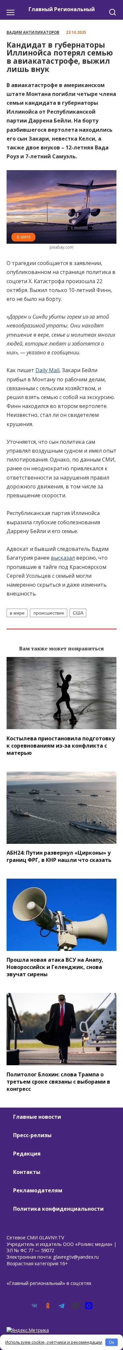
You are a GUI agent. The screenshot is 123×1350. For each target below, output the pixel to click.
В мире (24, 237)
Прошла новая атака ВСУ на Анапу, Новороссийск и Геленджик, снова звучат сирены (55, 967)
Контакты (26, 1172)
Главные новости (37, 1116)
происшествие (48, 613)
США (78, 613)
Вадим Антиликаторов (33, 32)
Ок (111, 1342)
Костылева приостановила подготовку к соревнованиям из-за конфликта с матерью (61, 745)
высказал (63, 557)
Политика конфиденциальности (58, 1208)
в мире (17, 613)
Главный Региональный (62, 9)
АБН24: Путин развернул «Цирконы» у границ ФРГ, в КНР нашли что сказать (59, 856)
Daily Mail (47, 370)
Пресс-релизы (32, 1135)
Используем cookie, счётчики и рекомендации (53, 1342)
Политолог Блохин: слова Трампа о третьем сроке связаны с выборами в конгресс (58, 1081)
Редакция (27, 1153)
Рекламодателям (37, 1190)
